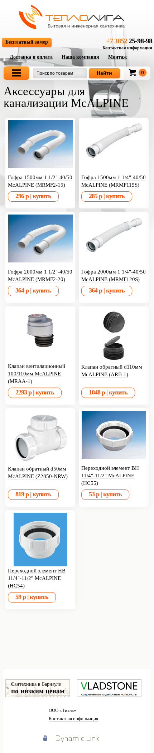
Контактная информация (127, 47)
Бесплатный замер (26, 42)
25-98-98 (129, 41)
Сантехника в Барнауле (37, 688)
